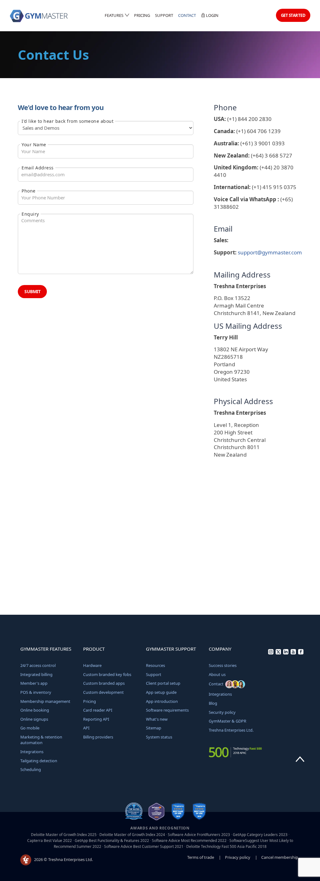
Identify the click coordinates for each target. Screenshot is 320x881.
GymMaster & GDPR (227, 721)
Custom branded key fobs (107, 674)
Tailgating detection (38, 760)
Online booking (34, 710)
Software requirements (167, 710)
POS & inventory (35, 692)
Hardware (92, 665)
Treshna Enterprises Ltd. (231, 730)
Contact (187, 15)
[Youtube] (293, 653)
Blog (213, 703)
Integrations (31, 751)
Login (211, 15)
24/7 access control (38, 665)
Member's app (34, 683)
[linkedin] (285, 653)
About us (217, 674)
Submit (32, 291)
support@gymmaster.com (270, 252)
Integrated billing (36, 674)
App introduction (162, 701)
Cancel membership (279, 857)
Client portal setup (163, 683)
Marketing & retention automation (41, 740)
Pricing (142, 15)
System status (159, 737)
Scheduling (30, 769)
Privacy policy (237, 857)
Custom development (103, 692)
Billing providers (98, 737)
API (86, 728)
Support (164, 15)
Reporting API (96, 719)
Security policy (222, 712)
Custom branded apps (104, 683)
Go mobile (29, 728)
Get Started (293, 15)
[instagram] (270, 653)
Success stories (223, 665)
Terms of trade (200, 857)
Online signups (34, 719)
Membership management (45, 701)
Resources (155, 665)
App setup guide (161, 692)
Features (114, 15)
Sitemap (153, 728)
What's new (157, 719)
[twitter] (278, 653)
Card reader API (97, 710)
